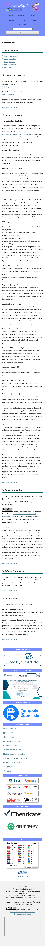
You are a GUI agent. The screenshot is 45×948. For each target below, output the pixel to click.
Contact (24, 20)
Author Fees (8, 67)
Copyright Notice (9, 62)
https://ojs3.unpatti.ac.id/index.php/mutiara (16, 134)
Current (20, 16)
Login (33, 20)
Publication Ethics (13, 745)
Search (22, 33)
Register (23, 24)
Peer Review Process (13, 750)
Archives (31, 16)
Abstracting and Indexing (15, 754)
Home (11, 16)
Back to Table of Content (10, 107)
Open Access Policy (13, 762)
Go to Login (6, 87)
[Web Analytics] (22, 874)
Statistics (8, 771)
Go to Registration (8, 95)
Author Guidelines (10, 59)
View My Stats (22, 876)
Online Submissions (10, 56)
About (12, 20)
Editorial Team (10, 733)
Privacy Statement (10, 65)
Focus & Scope (10, 729)
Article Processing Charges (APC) (17, 758)
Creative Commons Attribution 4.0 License (22, 913)
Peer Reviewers (11, 737)
